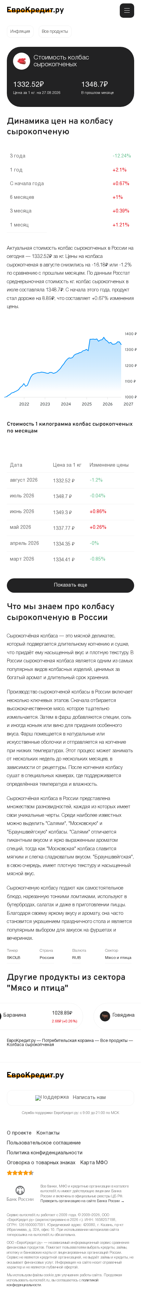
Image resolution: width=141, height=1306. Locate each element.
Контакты (48, 1133)
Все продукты (55, 31)
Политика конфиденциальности (44, 1153)
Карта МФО (94, 1163)
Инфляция (20, 31)
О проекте (19, 1133)
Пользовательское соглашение (44, 1143)
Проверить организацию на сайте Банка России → (82, 1201)
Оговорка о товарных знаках (41, 1163)
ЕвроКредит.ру (21, 1041)
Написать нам (89, 1098)
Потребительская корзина (68, 1041)
